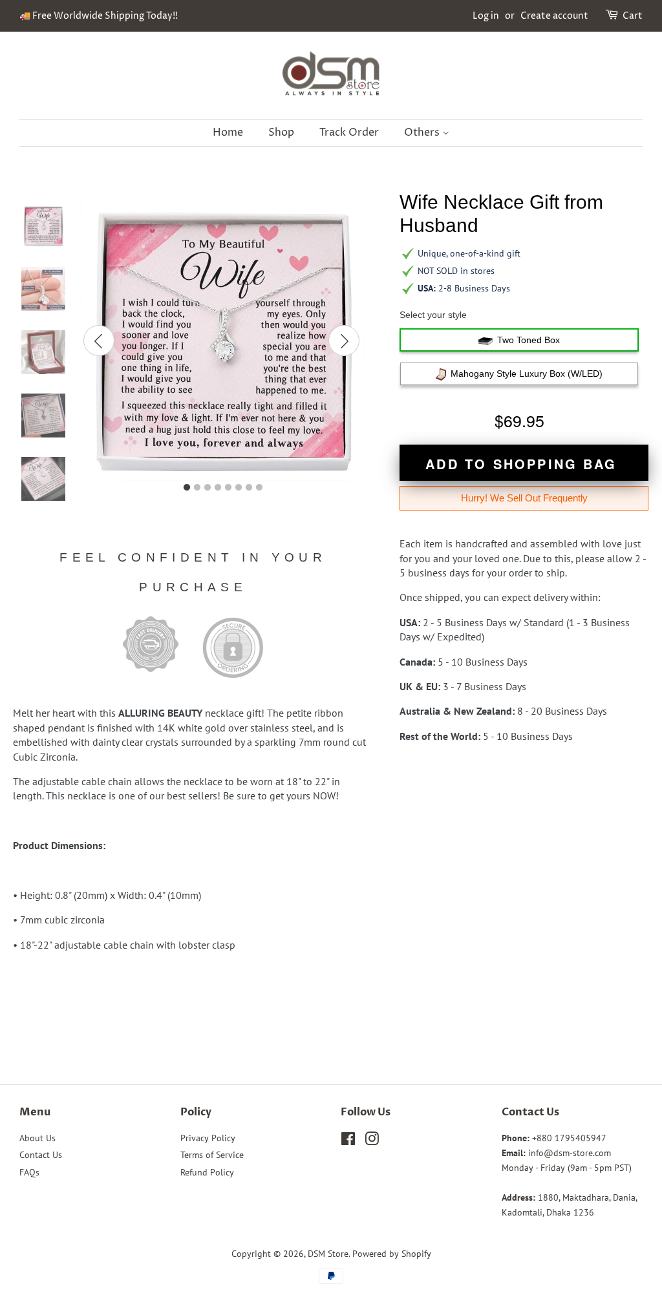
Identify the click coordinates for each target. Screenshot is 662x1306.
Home (228, 132)
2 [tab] (197, 487)
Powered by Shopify (391, 1253)
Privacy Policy (207, 1138)
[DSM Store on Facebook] (348, 1141)
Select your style (433, 315)
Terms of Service (212, 1155)
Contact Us (40, 1155)
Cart (633, 16)
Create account (554, 16)
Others (423, 132)
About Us (37, 1138)
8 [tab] (259, 487)
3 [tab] (207, 487)
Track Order (349, 132)
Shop (281, 132)
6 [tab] (238, 487)
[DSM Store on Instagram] (372, 1141)
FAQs (29, 1172)
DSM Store (328, 1253)
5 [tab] (228, 487)
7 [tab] (249, 487)
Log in (486, 16)
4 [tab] (218, 487)
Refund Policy (207, 1172)
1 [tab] (187, 487)
